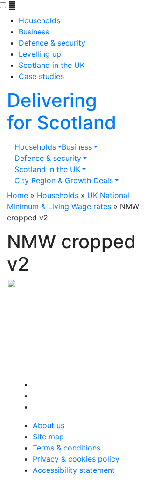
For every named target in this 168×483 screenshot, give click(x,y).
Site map (48, 436)
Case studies (41, 76)
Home (17, 195)
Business (34, 31)
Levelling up (40, 54)
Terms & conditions (66, 447)
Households (39, 20)
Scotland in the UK (51, 65)
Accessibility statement (74, 470)
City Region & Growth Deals (63, 180)
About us (48, 425)
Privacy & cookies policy (76, 458)
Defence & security (52, 42)
